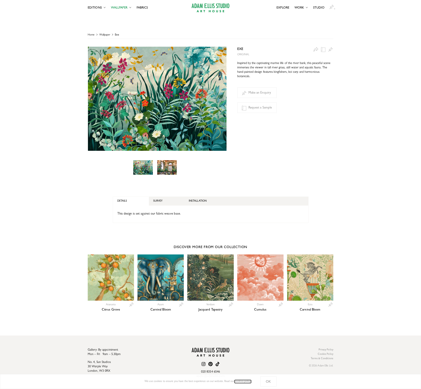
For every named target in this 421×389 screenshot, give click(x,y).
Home (91, 35)
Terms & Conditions (322, 358)
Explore (283, 7)
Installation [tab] (198, 201)
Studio (319, 7)
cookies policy (243, 381)
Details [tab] (122, 201)
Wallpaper (119, 7)
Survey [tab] (157, 201)
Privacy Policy (326, 350)
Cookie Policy (325, 354)
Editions (95, 7)
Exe (117, 35)
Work (299, 7)
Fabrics (142, 7)
